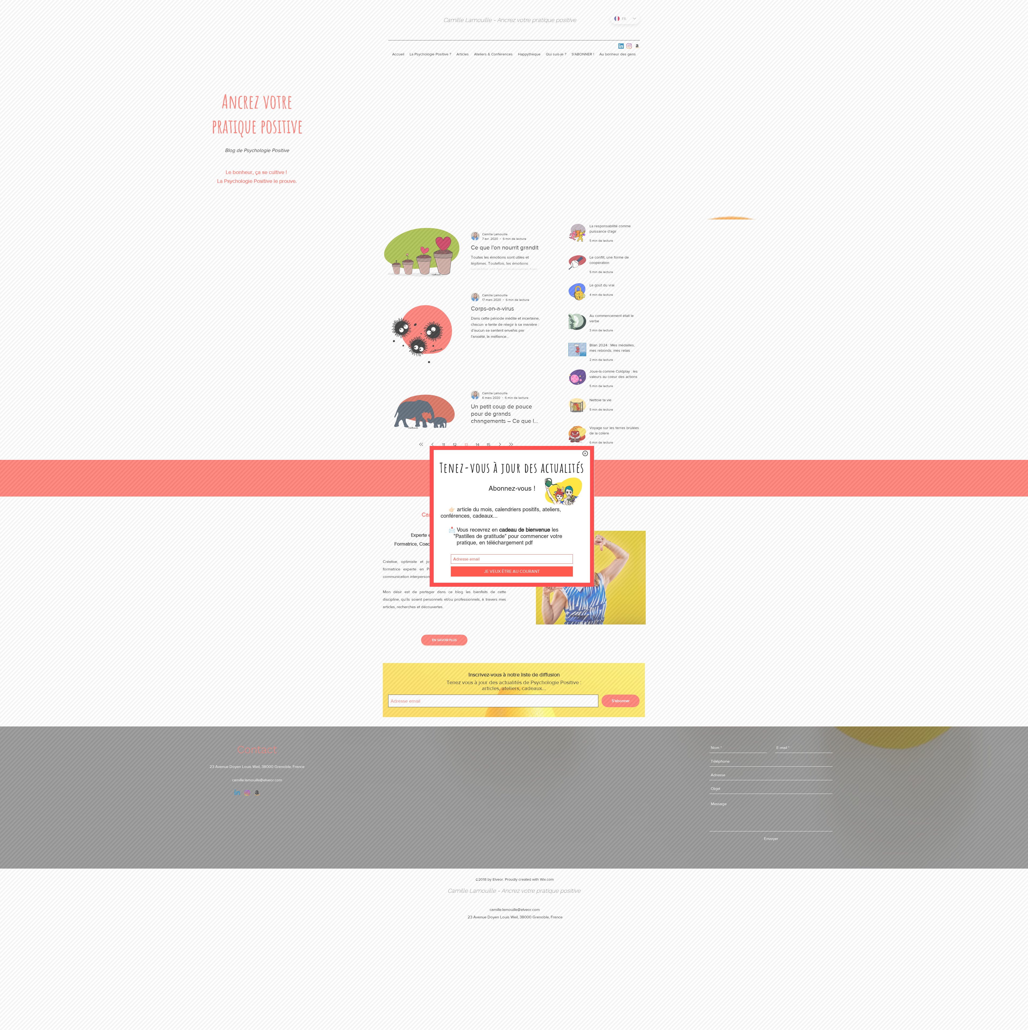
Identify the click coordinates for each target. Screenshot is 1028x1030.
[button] (585, 453)
